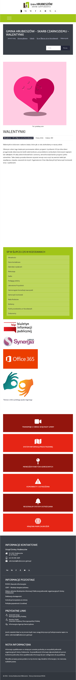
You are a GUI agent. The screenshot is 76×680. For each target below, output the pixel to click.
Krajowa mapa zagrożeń (38, 526)
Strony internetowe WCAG (37, 676)
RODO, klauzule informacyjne (15, 584)
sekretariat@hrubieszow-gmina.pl (20, 561)
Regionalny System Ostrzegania (38, 507)
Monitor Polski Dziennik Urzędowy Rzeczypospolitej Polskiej (24, 620)
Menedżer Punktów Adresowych (38, 467)
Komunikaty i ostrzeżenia (38, 487)
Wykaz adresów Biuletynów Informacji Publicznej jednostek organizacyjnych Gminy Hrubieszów (34, 592)
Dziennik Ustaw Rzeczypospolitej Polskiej (17, 615)
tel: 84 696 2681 (14, 558)
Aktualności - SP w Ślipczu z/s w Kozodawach (18, 138)
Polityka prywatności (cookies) (16, 603)
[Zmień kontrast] (21, 11)
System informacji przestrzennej (38, 447)
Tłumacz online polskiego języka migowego (17, 400)
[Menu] (9, 18)
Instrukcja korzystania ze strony (16, 600)
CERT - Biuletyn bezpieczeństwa (16, 587)
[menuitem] (38, 257)
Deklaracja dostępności (13, 596)
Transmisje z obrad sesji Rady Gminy (38, 427)
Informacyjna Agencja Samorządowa (21, 624)
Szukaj (65, 48)
